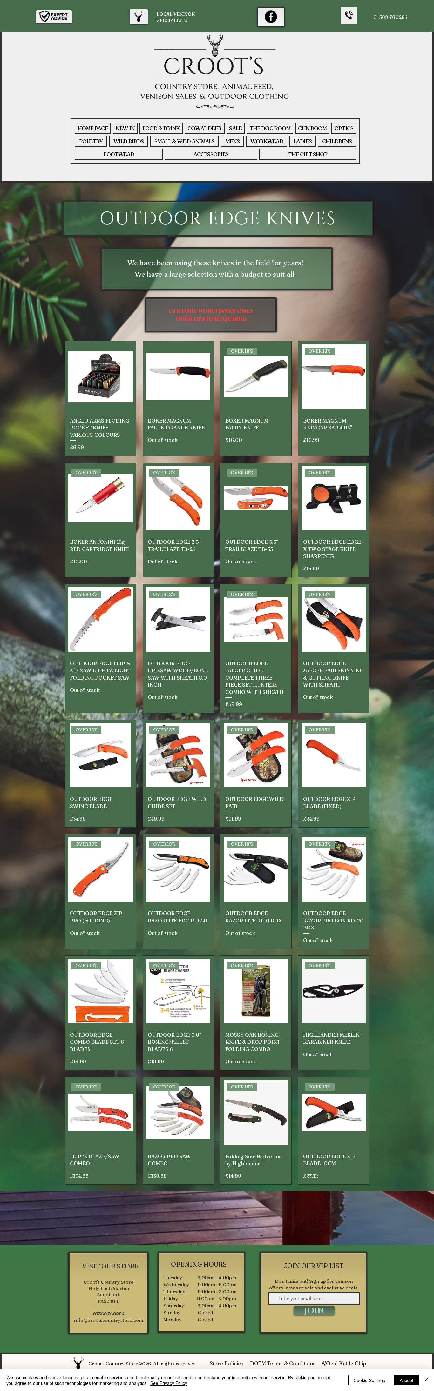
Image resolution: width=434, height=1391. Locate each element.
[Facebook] (271, 16)
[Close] (426, 1380)
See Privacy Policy (168, 1383)
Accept (406, 1380)
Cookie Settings (369, 1380)
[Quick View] (100, 376)
